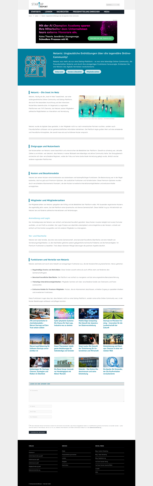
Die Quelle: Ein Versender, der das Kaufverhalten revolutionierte (112, 371)
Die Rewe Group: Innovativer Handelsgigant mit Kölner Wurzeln (64, 371)
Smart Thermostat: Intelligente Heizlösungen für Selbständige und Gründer (64, 348)
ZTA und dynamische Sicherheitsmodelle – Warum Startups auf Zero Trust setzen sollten (39, 324)
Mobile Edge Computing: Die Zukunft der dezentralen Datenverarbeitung (88, 323)
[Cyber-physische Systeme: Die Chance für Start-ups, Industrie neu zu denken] (64, 313)
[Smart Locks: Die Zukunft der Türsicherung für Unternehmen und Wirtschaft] (89, 339)
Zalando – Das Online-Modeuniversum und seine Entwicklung (88, 371)
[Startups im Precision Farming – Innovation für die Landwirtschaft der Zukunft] (113, 313)
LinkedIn (97, 468)
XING (96, 472)
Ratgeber (64, 461)
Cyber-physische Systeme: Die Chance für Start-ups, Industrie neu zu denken (64, 323)
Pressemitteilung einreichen (86, 11)
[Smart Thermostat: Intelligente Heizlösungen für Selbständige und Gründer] (64, 339)
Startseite (36, 11)
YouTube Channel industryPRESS (103, 465)
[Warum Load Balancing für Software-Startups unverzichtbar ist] (40, 339)
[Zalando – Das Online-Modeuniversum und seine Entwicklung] (89, 362)
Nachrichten (63, 11)
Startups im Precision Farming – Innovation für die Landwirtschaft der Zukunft (113, 324)
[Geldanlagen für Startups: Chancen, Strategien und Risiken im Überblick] (40, 362)
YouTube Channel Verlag (101, 461)
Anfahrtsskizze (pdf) (34, 459)
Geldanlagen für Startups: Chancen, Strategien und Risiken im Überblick (39, 371)
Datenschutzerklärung (95, 427)
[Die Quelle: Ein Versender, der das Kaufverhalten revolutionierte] (113, 362)
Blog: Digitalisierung (100, 458)
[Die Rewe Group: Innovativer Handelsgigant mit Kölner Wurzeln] (64, 362)
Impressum (31, 452)
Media (106, 11)
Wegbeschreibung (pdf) (35, 466)
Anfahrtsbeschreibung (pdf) (36, 456)
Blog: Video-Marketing (101, 454)
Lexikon (48, 11)
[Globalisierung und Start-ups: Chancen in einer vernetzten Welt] (113, 339)
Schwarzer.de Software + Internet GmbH (40, 483)
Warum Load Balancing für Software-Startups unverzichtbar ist (40, 348)
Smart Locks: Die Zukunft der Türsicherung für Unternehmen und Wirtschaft (89, 348)
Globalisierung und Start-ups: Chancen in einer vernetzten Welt (113, 348)
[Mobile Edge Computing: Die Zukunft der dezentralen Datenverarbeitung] (89, 313)
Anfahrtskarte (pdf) (34, 463)
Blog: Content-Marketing (101, 451)
